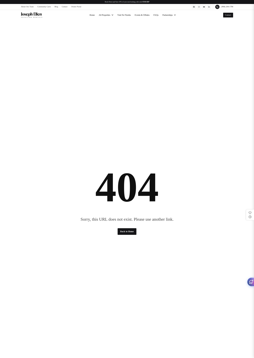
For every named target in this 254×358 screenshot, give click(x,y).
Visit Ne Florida (124, 15)
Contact (64, 7)
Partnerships (167, 15)
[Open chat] (250, 281)
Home (92, 15)
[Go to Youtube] (204, 7)
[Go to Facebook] (194, 7)
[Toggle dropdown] (112, 15)
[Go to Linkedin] (209, 7)
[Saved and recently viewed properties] (250, 215)
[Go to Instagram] (199, 7)
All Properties (104, 15)
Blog (56, 7)
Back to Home (127, 231)
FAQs (155, 15)
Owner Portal (76, 7)
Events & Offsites (142, 15)
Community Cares (44, 7)
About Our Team (27, 7)
